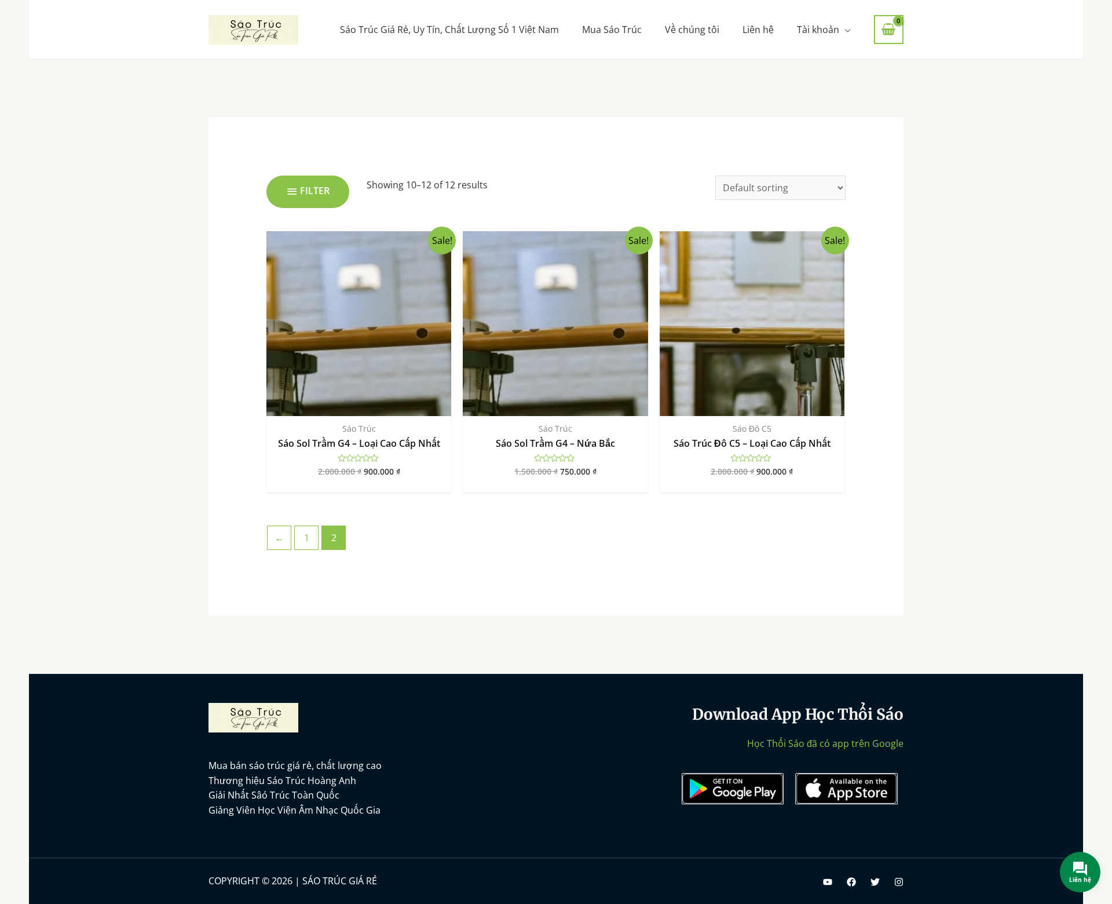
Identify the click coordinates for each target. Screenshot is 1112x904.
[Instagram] (899, 882)
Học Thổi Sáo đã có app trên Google (825, 743)
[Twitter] (875, 882)
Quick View (358, 404)
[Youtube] (827, 882)
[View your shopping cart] (889, 29)
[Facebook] (851, 882)
